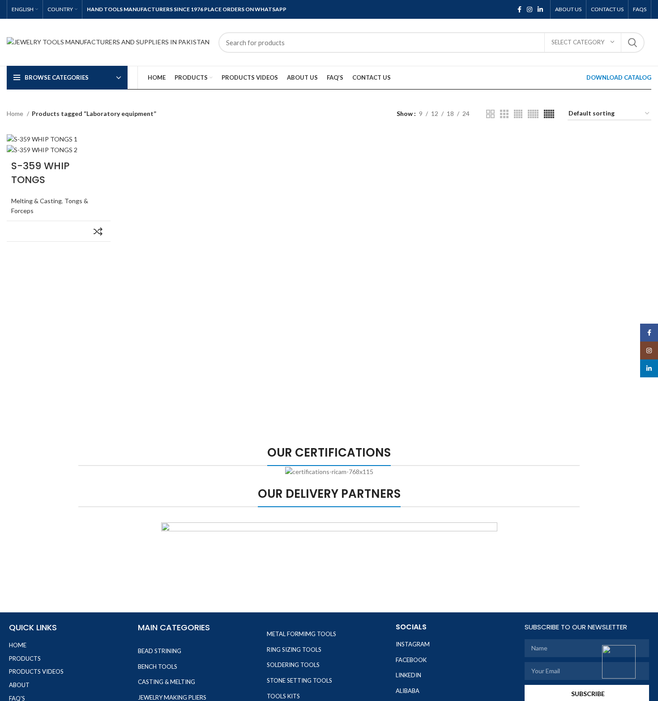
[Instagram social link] (529, 9)
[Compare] (98, 231)
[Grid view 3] (504, 114)
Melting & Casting (36, 201)
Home (16, 113)
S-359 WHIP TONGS (40, 173)
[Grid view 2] (490, 114)
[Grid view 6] (549, 114)
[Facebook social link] (519, 9)
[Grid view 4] (518, 114)
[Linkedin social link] (540, 9)
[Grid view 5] (533, 114)
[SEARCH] (632, 42)
